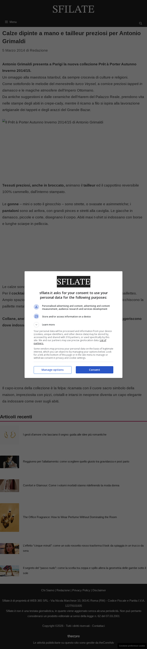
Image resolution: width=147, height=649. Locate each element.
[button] (73, 324)
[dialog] (73, 324)
